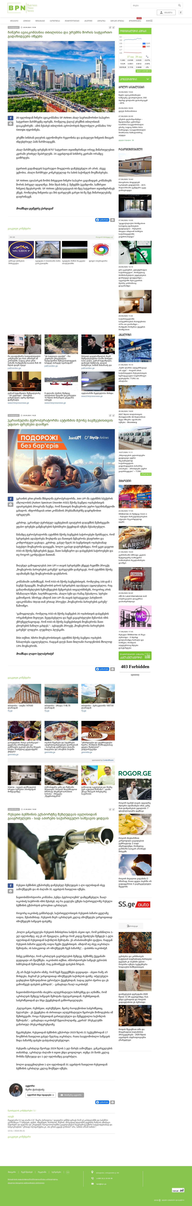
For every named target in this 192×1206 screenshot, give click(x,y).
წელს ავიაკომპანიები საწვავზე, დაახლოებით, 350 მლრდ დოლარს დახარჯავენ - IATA (133, 99)
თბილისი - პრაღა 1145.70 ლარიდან (57, 706)
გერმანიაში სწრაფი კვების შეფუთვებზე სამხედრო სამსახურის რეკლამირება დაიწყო (132, 559)
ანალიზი (125, 334)
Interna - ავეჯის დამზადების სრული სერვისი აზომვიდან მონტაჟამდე (22, 789)
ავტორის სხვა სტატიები (39, 1095)
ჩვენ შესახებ (26, 1172)
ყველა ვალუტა (143, 71)
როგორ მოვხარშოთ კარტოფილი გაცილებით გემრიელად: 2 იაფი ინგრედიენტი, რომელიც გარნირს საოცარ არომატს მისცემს (132, 845)
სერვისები (56, 1172)
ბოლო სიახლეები (131, 87)
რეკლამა (42, 1172)
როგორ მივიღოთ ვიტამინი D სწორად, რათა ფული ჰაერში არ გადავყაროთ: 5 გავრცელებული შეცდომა (135, 882)
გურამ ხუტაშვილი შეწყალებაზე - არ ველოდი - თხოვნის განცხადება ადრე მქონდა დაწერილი (24, 396)
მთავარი (12, 1172)
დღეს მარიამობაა (128, 111)
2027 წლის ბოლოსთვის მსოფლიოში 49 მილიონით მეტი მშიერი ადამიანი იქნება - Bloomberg (132, 418)
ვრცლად (145, 474)
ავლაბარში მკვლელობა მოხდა (97, 393)
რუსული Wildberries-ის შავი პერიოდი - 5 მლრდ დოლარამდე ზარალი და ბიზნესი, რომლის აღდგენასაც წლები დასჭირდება (132, 641)
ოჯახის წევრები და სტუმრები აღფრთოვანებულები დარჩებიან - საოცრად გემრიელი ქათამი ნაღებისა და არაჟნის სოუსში (61, 745)
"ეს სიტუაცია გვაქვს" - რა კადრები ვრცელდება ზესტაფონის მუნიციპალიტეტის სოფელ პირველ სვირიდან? (60, 359)
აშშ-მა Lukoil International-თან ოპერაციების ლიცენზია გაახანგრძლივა (133, 599)
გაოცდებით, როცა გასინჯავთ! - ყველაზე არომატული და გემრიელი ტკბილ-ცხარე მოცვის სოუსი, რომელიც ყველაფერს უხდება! (24, 747)
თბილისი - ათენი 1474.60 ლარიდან (20, 706)
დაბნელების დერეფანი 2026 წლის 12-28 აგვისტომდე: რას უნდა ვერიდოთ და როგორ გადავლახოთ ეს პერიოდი (133, 998)
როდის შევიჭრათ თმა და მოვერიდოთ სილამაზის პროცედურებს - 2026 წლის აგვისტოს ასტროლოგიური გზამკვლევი (132, 1034)
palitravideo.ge (14, 368)
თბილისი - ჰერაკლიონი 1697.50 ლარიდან (97, 706)
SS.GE (12, 237)
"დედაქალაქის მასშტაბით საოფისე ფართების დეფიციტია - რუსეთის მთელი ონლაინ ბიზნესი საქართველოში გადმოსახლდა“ (132, 230)
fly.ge (10, 711)
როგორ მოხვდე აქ (104, 237)
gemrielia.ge (13, 754)
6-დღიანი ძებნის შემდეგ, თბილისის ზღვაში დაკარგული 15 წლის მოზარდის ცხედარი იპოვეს (60, 396)
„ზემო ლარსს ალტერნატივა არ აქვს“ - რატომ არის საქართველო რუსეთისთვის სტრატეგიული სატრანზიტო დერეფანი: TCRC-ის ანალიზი (133, 374)
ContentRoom (107, 760)
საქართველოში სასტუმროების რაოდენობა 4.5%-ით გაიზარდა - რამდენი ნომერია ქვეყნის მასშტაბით (132, 324)
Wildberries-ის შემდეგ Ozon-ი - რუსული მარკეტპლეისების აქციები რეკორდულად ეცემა (133, 518)
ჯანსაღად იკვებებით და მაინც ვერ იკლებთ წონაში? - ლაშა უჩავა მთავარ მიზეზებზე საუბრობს (96, 790)
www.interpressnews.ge (18, 403)
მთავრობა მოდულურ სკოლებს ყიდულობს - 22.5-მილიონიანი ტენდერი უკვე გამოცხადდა (132, 186)
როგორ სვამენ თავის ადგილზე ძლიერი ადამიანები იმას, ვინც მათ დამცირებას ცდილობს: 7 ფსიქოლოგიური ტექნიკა (135, 807)
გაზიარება (104, 220)
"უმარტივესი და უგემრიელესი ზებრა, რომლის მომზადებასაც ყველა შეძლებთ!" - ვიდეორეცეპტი (97, 745)
